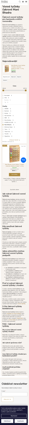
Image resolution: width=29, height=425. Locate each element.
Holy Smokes (8, 120)
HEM (6, 118)
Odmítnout (7, 421)
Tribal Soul (8, 131)
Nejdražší (19, 76)
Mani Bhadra (9, 124)
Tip (6, 102)
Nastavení (14, 416)
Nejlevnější (13, 76)
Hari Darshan (8, 115)
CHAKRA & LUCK (9, 122)
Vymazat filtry (13, 140)
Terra (7, 129)
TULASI (7, 134)
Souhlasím (20, 421)
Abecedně (5, 80)
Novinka (7, 100)
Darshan (7, 111)
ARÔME (7, 108)
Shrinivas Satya (9, 127)
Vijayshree (8, 136)
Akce (6, 97)
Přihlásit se (7, 399)
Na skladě (8, 95)
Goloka (7, 113)
